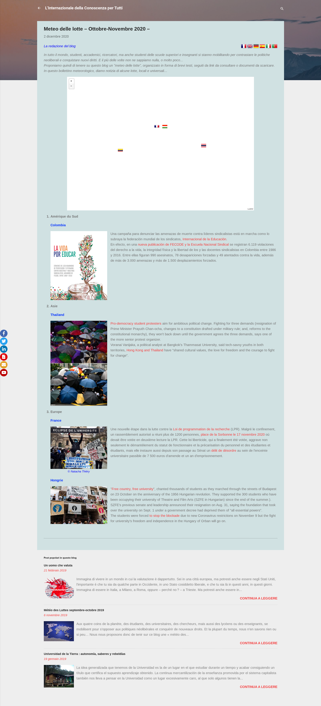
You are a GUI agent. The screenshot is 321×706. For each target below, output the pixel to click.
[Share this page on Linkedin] (4, 349)
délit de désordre (223, 450)
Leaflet (250, 208)
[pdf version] (4, 357)
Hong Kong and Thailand (145, 350)
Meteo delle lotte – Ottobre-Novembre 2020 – (97, 29)
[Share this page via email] (4, 365)
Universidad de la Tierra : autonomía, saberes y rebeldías (84, 654)
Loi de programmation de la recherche (201, 429)
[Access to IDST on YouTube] (4, 372)
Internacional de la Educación (204, 239)
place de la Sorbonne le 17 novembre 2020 (233, 434)
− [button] (71, 86)
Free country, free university (132, 489)
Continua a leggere (258, 598)
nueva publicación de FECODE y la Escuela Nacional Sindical (183, 244)
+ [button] (71, 81)
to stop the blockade (164, 515)
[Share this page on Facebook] (4, 333)
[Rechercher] (282, 9)
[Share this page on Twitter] (4, 341)
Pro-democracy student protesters (136, 323)
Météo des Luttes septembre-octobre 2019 (74, 610)
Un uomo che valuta (58, 565)
